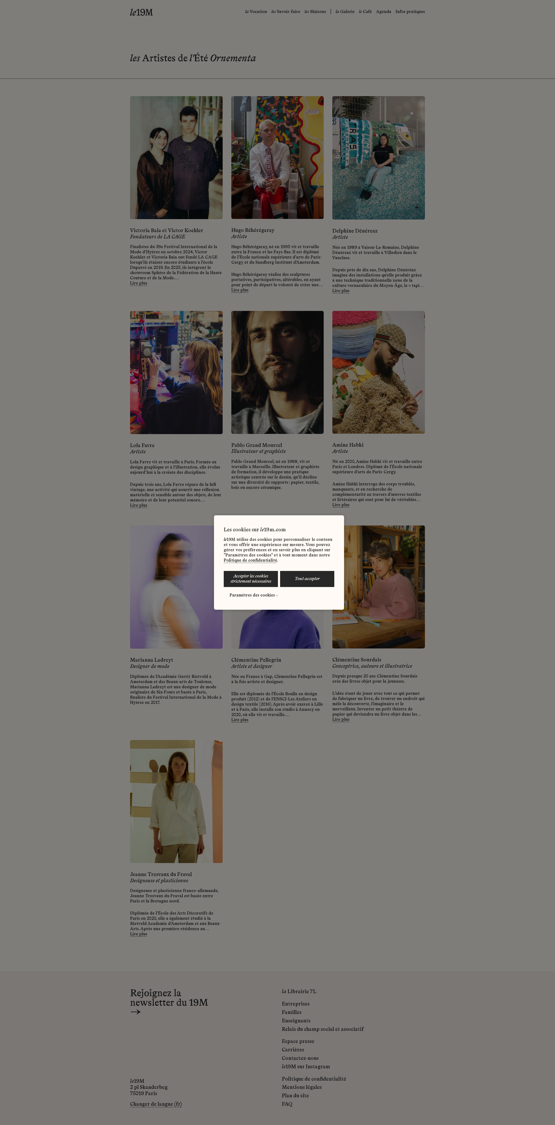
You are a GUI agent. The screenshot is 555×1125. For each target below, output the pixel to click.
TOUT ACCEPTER (307, 579)
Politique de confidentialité (250, 560)
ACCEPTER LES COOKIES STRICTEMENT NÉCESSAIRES (250, 579)
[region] (279, 562)
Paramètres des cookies (252, 595)
